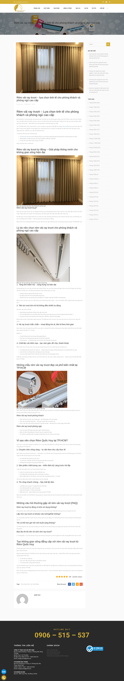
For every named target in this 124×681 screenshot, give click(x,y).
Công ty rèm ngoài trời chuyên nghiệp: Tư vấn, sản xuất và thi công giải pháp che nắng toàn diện (98, 73)
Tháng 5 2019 (93, 210)
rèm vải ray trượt (25, 584)
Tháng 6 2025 (93, 165)
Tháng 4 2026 (93, 120)
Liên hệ (102, 8)
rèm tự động (65, 126)
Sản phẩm (56, 8)
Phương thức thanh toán (53, 654)
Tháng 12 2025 (93, 138)
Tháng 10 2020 (93, 179)
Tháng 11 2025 (93, 143)
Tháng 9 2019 (93, 192)
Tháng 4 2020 (93, 188)
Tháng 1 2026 (93, 134)
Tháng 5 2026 (93, 116)
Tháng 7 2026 (93, 107)
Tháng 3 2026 (93, 125)
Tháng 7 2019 (93, 201)
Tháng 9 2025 (93, 152)
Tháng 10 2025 (93, 147)
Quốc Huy (37, 595)
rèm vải (26, 136)
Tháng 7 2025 (93, 161)
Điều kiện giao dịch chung (53, 652)
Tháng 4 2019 (93, 214)
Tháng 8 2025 (93, 156)
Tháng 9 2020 (93, 183)
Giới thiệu (47, 8)
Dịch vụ (78, 8)
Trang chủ (37, 8)
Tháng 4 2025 (93, 174)
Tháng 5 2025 (93, 170)
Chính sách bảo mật (52, 650)
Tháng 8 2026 (93, 102)
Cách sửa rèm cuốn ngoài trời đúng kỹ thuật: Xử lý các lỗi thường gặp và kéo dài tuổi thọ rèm (98, 56)
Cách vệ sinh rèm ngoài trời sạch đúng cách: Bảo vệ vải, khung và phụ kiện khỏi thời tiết (98, 64)
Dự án (86, 8)
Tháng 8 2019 (93, 197)
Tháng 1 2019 (93, 219)
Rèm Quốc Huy (84, 654)
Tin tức (94, 8)
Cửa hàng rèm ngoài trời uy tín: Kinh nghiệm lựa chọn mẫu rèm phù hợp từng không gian (98, 81)
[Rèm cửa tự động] (19, 8)
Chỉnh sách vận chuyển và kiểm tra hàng (57, 656)
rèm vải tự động (35, 584)
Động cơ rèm (68, 8)
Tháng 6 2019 (93, 206)
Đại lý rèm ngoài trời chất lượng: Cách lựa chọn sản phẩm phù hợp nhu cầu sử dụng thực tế (99, 90)
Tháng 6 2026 (93, 111)
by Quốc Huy (20, 104)
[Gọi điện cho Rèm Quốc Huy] (3, 677)
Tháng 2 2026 (93, 129)
